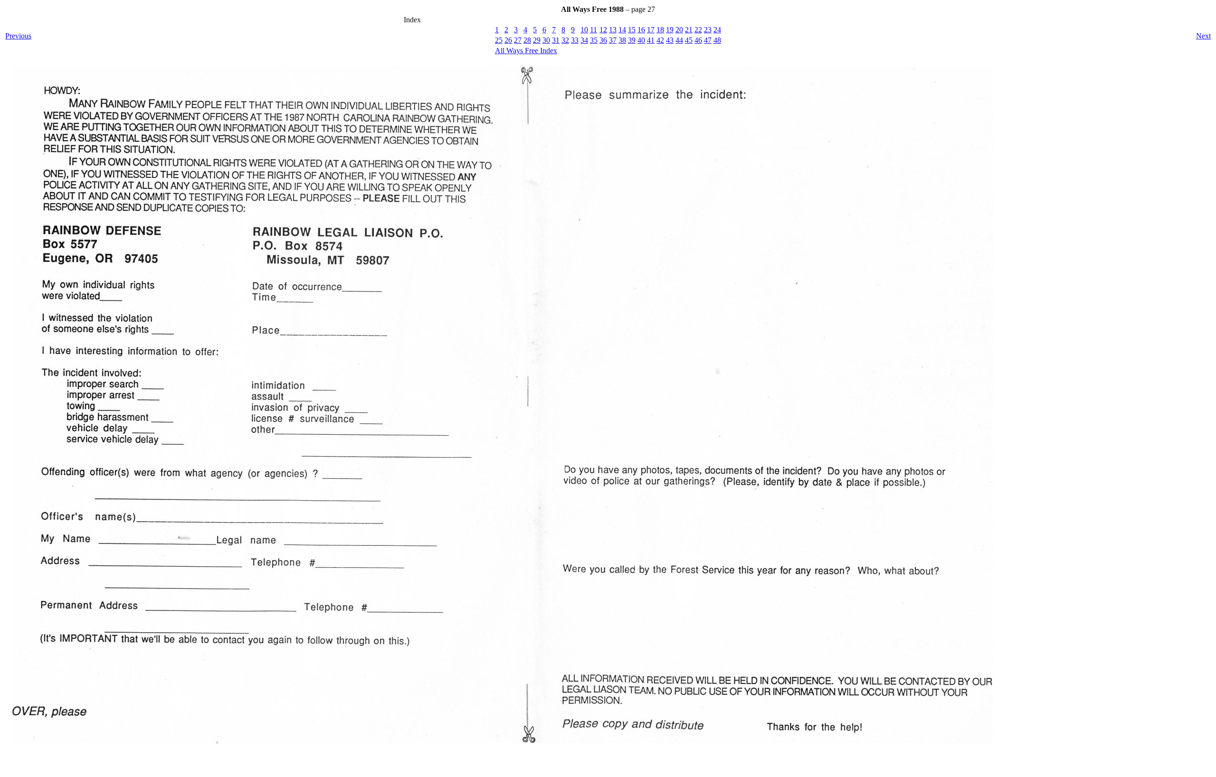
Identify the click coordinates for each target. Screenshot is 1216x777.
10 (584, 30)
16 (641, 30)
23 (708, 30)
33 (575, 40)
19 (670, 30)
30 (546, 40)
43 (670, 40)
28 (527, 40)
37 (613, 40)
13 (613, 30)
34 (584, 40)
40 (641, 40)
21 (689, 30)
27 (518, 40)
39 (632, 40)
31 (556, 40)
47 (708, 40)
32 (565, 40)
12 (603, 30)
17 (651, 30)
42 (660, 40)
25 (499, 40)
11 (593, 30)
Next (1203, 36)
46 (698, 40)
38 (622, 40)
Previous (18, 36)
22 (698, 30)
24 (717, 30)
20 (679, 30)
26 (508, 40)
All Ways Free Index (526, 51)
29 (537, 40)
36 (603, 40)
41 (651, 40)
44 (679, 40)
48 (717, 40)
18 (660, 30)
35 (594, 40)
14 (622, 30)
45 (689, 40)
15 (632, 30)
